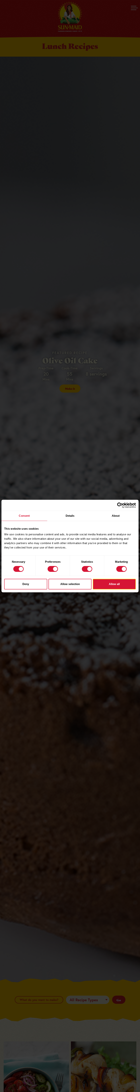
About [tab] (116, 515)
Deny (25, 584)
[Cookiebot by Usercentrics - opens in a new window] (120, 505)
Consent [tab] (24, 515)
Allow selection (70, 584)
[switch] (53, 569)
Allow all (114, 584)
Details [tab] (70, 515)
